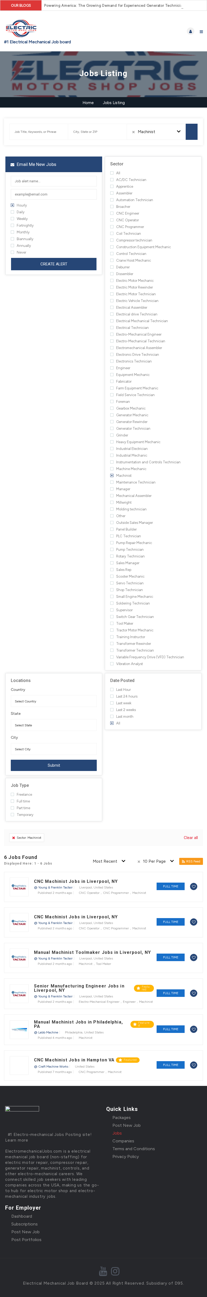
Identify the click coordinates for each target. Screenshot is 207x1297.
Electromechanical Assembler (139, 348)
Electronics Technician (134, 361)
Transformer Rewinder (133, 643)
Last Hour (123, 689)
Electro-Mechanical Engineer (138, 334)
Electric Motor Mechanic (135, 280)
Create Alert (53, 264)
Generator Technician (133, 428)
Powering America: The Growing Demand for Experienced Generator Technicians (115, 5)
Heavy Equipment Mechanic (138, 442)
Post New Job (126, 1125)
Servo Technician (130, 583)
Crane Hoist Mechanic (133, 260)
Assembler (124, 193)
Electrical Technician (132, 327)
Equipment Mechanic (133, 374)
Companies (123, 1140)
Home (88, 102)
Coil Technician (128, 233)
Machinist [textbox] (146, 131)
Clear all (191, 837)
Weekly (22, 219)
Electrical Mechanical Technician (142, 321)
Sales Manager (127, 563)
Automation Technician (134, 200)
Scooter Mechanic (130, 576)
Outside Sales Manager (134, 522)
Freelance (24, 794)
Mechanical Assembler (133, 496)
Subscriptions (24, 1224)
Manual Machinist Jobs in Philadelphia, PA (78, 1024)
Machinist (124, 475)
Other (120, 516)
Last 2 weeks (126, 710)
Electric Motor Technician (136, 294)
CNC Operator (127, 220)
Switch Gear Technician (135, 617)
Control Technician (131, 253)
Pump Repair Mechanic (134, 543)
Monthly (23, 232)
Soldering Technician (133, 603)
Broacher (123, 206)
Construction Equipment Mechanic (143, 247)
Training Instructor (130, 637)
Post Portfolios (26, 1239)
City (14, 738)
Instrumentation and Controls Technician (148, 462)
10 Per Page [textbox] (154, 861)
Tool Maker (124, 623)
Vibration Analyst (129, 664)
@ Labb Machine (46, 1032)
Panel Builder (126, 529)
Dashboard (21, 1216)
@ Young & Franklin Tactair (53, 887)
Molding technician (131, 509)
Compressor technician (134, 240)
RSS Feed (193, 861)
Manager (123, 489)
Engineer (123, 368)
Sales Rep (123, 569)
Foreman (123, 401)
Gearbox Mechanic (131, 408)
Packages (121, 1117)
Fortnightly (25, 225)
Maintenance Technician (136, 482)
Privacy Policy (125, 1156)
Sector (116, 163)
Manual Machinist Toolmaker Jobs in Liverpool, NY (92, 952)
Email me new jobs (36, 164)
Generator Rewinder (131, 422)
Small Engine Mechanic (134, 596)
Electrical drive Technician (136, 314)
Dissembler (124, 274)
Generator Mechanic (132, 415)
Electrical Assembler (131, 307)
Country (18, 690)
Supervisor (124, 610)
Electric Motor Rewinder (134, 287)
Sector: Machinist (29, 838)
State (15, 714)
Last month (124, 716)
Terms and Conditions (133, 1148)
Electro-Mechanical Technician (140, 341)
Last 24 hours (126, 696)
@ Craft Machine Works (51, 1066)
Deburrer (123, 267)
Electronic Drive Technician (137, 354)
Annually (24, 245)
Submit (54, 765)
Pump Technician (130, 549)
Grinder (122, 435)
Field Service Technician (135, 395)
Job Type (20, 785)
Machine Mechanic (131, 469)
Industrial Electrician (132, 448)
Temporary (25, 814)
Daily (21, 212)
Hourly (22, 205)
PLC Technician (128, 536)
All (118, 173)
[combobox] (156, 132)
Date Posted (122, 680)
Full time (23, 801)
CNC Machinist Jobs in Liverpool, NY (76, 881)
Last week (123, 703)
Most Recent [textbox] (105, 861)
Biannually (25, 239)
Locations (21, 680)
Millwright (124, 502)
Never (21, 252)
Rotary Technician (130, 556)
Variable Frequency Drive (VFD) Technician (150, 657)
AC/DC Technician (131, 180)
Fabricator (124, 381)
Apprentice (124, 186)
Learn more (16, 1140)
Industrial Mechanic (131, 455)
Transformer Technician (135, 650)
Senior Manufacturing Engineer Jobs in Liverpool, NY (79, 988)
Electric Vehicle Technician (137, 301)
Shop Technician (129, 590)
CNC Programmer (130, 227)
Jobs (117, 1133)
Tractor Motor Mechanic (134, 630)
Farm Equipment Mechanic (137, 388)
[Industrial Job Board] (54, 31)
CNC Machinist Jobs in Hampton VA (74, 1060)
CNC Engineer (127, 213)
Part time (23, 808)
